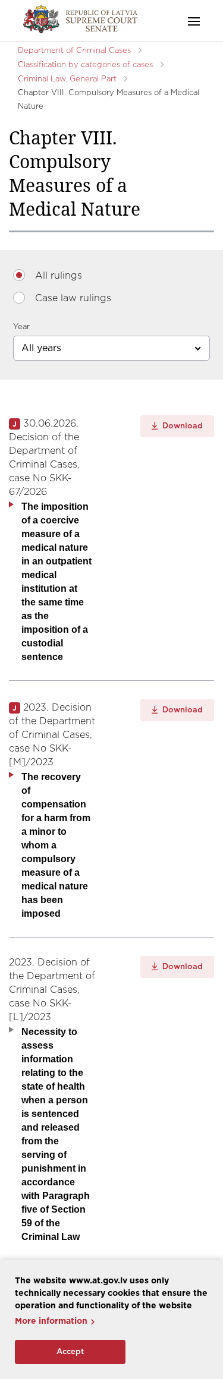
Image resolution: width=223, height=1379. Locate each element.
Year (21, 327)
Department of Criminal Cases (74, 51)
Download (181, 426)
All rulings (58, 275)
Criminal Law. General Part (67, 79)
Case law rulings (73, 298)
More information (51, 1321)
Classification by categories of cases (85, 65)
